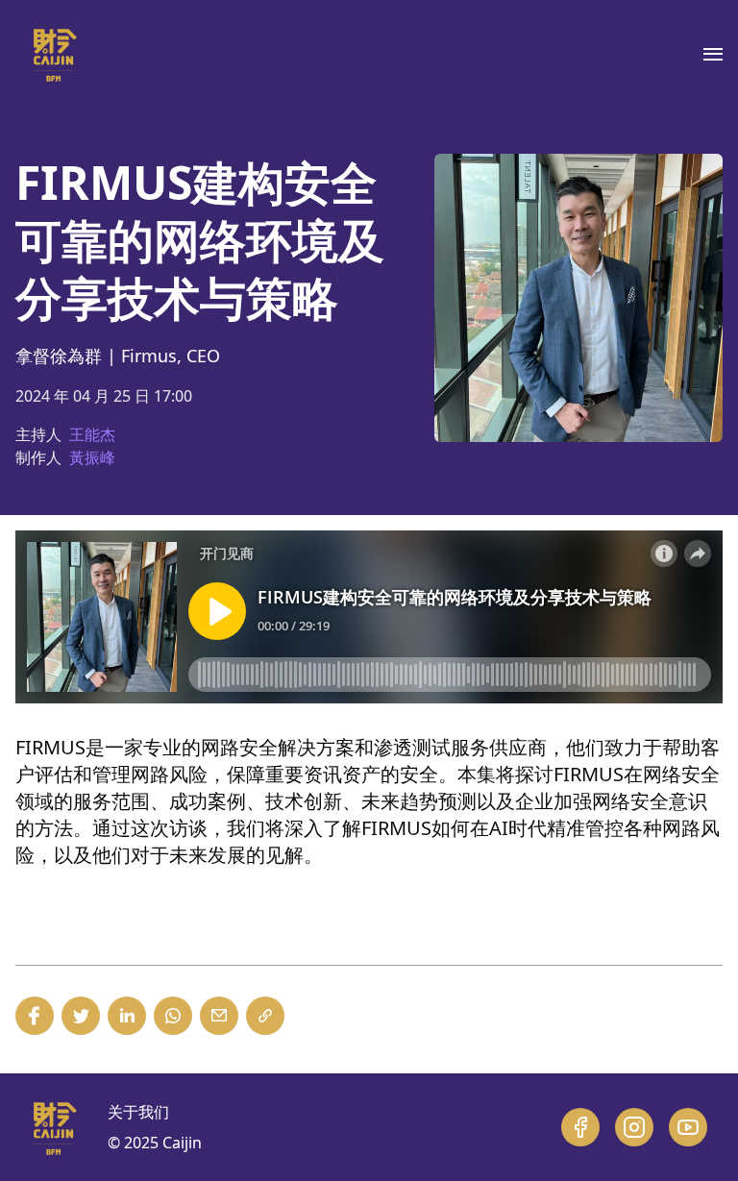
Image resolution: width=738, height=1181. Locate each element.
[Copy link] (265, 1015)
